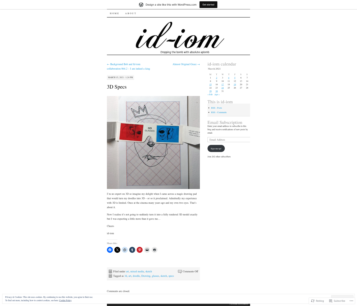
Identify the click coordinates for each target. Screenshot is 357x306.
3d (125, 276)
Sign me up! (216, 148)
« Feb (210, 94)
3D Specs (117, 86)
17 (222, 84)
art (127, 271)
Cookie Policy (65, 300)
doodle (136, 276)
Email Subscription (225, 122)
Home (114, 13)
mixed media (137, 271)
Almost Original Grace (186, 64)
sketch (148, 271)
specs (171, 276)
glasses (155, 276)
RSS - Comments (219, 112)
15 (210, 84)
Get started (208, 4)
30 (217, 90)
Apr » (217, 94)
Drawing (145, 276)
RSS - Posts (216, 107)
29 (210, 90)
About (130, 13)
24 (222, 87)
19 (235, 84)
